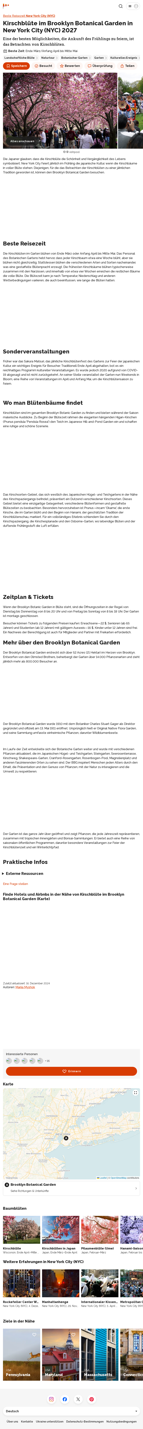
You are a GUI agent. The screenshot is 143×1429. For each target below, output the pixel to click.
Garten (99, 57)
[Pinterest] (91, 1399)
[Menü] (133, 6)
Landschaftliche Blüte (19, 57)
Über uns (12, 1421)
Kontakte (27, 1421)
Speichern (19, 66)
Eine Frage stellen (15, 884)
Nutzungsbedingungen (121, 1421)
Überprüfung (102, 66)
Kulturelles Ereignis (123, 57)
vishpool (74, 152)
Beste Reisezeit (29, 16)
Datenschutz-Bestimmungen (85, 1421)
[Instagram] (51, 1399)
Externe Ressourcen (24, 873)
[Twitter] (78, 1399)
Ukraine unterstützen (49, 1421)
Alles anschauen (22, 141)
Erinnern (74, 1071)
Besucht (45, 66)
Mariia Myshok (25, 987)
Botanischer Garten (74, 57)
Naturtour (48, 57)
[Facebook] (64, 1399)
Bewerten (72, 66)
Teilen (129, 66)
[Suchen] (121, 6)
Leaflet (103, 1177)
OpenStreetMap (119, 1177)
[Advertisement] (71, 204)
